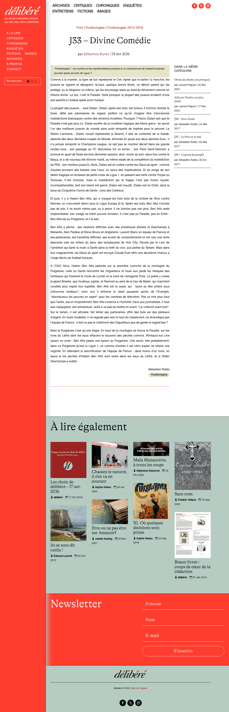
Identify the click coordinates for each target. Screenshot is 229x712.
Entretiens (63, 12)
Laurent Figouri (187, 85)
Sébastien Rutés (96, 54)
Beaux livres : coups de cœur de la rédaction (192, 567)
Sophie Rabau (103, 487)
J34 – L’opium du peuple (189, 154)
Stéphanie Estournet (148, 471)
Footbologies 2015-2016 (125, 28)
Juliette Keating (103, 539)
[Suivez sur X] (201, 6)
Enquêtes (15, 49)
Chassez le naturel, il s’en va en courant (109, 477)
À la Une (14, 34)
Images (31, 54)
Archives (14, 59)
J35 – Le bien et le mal (187, 136)
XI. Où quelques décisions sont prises (148, 528)
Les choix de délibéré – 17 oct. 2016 (65, 487)
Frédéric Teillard (187, 500)
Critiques (15, 39)
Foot (80, 28)
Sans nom (184, 494)
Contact (14, 70)
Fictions (14, 54)
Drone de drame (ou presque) (192, 79)
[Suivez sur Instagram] (208, 6)
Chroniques (17, 44)
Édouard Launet (63, 556)
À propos (14, 64)
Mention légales (139, 688)
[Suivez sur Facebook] (194, 6)
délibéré (58, 497)
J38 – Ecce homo (184, 119)
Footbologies (95, 28)
